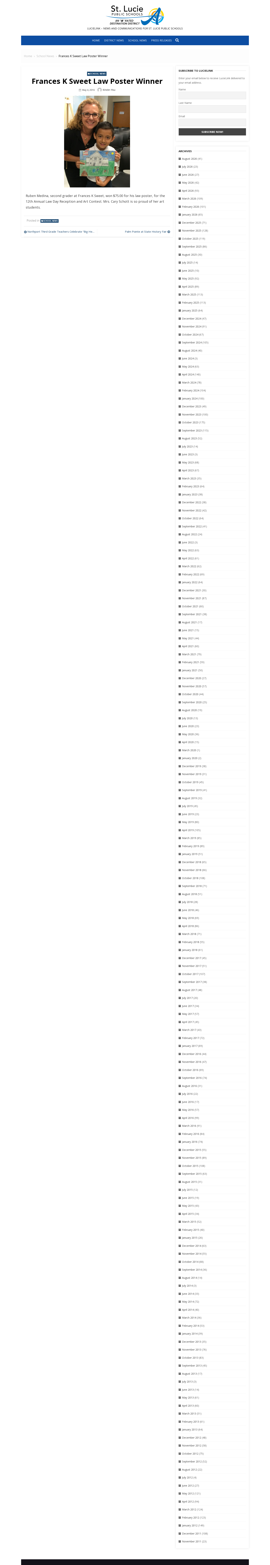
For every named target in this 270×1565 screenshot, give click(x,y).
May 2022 (188, 550)
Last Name (185, 103)
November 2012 (191, 1445)
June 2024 (188, 358)
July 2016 (187, 1094)
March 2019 (189, 838)
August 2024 (189, 350)
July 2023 (187, 446)
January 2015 (189, 1237)
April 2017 (188, 1022)
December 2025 (191, 222)
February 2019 (190, 846)
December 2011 (191, 1533)
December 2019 (191, 766)
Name (182, 89)
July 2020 (187, 718)
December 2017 (191, 958)
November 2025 (191, 230)
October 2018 (190, 878)
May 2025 (188, 278)
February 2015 (190, 1229)
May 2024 (188, 366)
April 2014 (188, 1309)
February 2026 (190, 206)
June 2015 (188, 1198)
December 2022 (191, 502)
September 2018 (192, 886)
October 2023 (190, 422)
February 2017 (190, 1038)
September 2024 (192, 342)
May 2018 (188, 918)
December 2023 (191, 406)
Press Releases (161, 40)
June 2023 (188, 454)
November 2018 (191, 870)
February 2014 (190, 1325)
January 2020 (189, 758)
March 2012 (189, 1509)
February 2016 (190, 1134)
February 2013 (190, 1421)
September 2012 (192, 1461)
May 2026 (188, 182)
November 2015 (191, 1157)
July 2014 (187, 1285)
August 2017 (189, 990)
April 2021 (188, 646)
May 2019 (188, 822)
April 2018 (188, 926)
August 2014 (189, 1277)
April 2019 (188, 830)
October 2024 (190, 334)
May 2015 (188, 1205)
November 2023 (191, 414)
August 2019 (189, 798)
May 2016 (188, 1110)
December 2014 (191, 1245)
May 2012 (188, 1493)
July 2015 (187, 1189)
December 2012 (191, 1437)
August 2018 (189, 894)
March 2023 (189, 478)
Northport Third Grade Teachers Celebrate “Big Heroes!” (61, 231)
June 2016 (188, 1102)
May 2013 (188, 1397)
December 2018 (191, 862)
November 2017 (191, 966)
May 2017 (188, 1014)
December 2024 (191, 318)
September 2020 (192, 702)
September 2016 (192, 1078)
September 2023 (192, 430)
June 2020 (188, 726)
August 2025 (189, 254)
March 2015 (189, 1221)
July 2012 (187, 1477)
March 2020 (189, 750)
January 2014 (189, 1333)
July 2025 (187, 262)
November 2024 (191, 326)
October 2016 (190, 1070)
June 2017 (188, 1006)
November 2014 (191, 1253)
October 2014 (190, 1261)
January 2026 (189, 214)
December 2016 (191, 1054)
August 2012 (189, 1469)
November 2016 (191, 1062)
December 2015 (191, 1150)
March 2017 (189, 1030)
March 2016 (189, 1125)
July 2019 (187, 806)
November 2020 (191, 686)
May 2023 (188, 462)
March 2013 (189, 1413)
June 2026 (188, 174)
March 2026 (189, 198)
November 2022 (191, 510)
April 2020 (188, 742)
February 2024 (190, 390)
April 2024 (188, 374)
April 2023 (188, 470)
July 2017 (187, 998)
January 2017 (189, 1046)
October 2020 (190, 694)
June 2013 (188, 1389)
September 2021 (192, 614)
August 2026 (189, 158)
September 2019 (192, 790)
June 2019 (188, 814)
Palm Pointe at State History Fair (146, 231)
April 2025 (188, 286)
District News (114, 40)
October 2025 (190, 238)
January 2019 (189, 854)
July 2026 (187, 166)
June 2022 (188, 542)
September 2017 (192, 982)
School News (137, 40)
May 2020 (188, 734)
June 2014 (188, 1293)
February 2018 (190, 942)
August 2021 (189, 622)
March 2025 (189, 294)
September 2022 (192, 526)
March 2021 (189, 654)
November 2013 (191, 1349)
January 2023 (189, 494)
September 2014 (192, 1269)
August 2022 (189, 534)
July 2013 (187, 1381)
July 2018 (187, 902)
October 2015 (190, 1166)
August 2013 (189, 1373)
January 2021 (189, 670)
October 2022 (190, 518)
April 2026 (188, 190)
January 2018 (189, 950)
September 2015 (192, 1173)
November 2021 (191, 598)
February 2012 (190, 1517)
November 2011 (191, 1541)
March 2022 (189, 566)
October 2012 (190, 1453)
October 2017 (190, 974)
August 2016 (189, 1086)
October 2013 (190, 1357)
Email (182, 116)
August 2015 (189, 1182)
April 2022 (188, 558)
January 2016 (189, 1141)
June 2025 (188, 270)
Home (96, 40)
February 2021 (190, 662)
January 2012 (189, 1525)
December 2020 (191, 678)
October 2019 (190, 782)
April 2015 (188, 1214)
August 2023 (189, 438)
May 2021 (188, 638)
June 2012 (188, 1485)
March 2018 (189, 934)
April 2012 (188, 1501)
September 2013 (192, 1365)
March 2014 (189, 1317)
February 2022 (190, 574)
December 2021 (191, 590)
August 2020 (189, 710)
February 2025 (190, 302)
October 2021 (190, 606)
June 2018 (188, 910)
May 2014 (188, 1301)
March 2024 (189, 382)
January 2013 (189, 1429)
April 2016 (188, 1118)
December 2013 (191, 1341)
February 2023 (190, 486)
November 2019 (191, 774)
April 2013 (188, 1405)
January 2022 (189, 582)
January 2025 (189, 310)
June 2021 (188, 630)
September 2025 (192, 246)
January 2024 (189, 398)
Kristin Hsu (109, 90)
